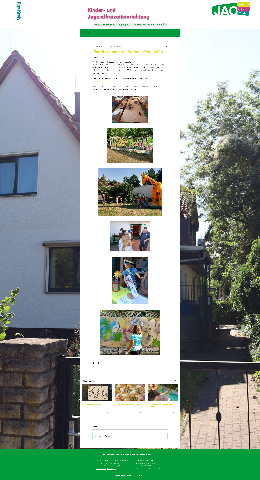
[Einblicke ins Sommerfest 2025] (163, 392)
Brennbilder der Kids (93, 404)
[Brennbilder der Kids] (97, 392)
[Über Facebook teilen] (93, 363)
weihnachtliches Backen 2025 (130, 404)
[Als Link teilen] (98, 363)
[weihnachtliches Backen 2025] (130, 392)
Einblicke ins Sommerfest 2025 (161, 405)
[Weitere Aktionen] (166, 46)
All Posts (85, 33)
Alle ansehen (174, 380)
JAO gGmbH (115, 463)
